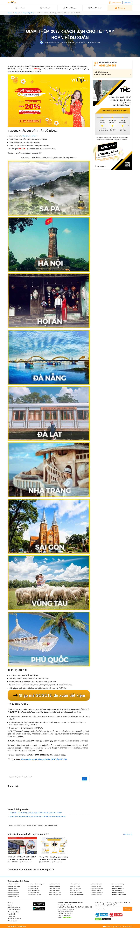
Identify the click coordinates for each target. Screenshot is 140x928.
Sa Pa (78, 42)
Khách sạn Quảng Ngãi (97, 892)
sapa (40, 825)
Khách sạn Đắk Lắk (75, 886)
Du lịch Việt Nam (28, 13)
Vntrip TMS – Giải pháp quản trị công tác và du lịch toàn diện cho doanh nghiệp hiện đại (37, 816)
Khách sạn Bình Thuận (14, 886)
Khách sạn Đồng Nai (117, 886)
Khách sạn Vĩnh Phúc (13, 896)
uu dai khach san (51, 825)
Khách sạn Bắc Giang (54, 884)
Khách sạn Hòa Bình (75, 888)
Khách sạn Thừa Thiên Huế (77, 894)
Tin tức (10, 13)
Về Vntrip (11, 903)
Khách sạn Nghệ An (96, 890)
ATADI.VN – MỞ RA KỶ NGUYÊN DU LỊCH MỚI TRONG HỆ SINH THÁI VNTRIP (36, 813)
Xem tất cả (127, 834)
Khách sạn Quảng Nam (76, 892)
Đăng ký (127, 909)
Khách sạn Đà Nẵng (54, 886)
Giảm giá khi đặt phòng (17, 825)
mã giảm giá (32, 825)
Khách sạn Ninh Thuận (13, 892)
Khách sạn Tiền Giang (96, 894)
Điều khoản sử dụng (14, 907)
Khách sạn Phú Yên (33, 892)
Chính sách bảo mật (14, 909)
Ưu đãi (83, 42)
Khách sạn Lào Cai (75, 890)
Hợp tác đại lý (12, 921)
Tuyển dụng (11, 916)
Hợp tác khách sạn (14, 912)
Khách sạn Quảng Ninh (118, 892)
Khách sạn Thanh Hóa (55, 894)
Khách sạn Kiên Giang (117, 888)
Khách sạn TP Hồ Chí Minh (119, 894)
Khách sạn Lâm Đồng (34, 890)
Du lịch (17, 13)
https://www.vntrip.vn (29, 136)
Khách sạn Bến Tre (75, 884)
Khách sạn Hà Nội (12, 888)
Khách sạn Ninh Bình (117, 890)
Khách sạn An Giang (13, 884)
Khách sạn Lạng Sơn (54, 890)
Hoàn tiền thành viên (14, 918)
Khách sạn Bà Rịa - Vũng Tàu (36, 884)
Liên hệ (10, 905)
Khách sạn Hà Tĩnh (33, 888)
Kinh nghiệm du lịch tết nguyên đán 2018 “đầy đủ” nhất (44, 759)
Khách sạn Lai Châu (13, 890)
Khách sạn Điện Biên (96, 886)
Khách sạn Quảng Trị (13, 894)
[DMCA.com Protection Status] (103, 919)
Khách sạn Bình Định (96, 884)
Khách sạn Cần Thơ (33, 886)
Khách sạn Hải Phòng (54, 888)
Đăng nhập (127, 2)
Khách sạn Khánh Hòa (97, 888)
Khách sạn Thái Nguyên (34, 894)
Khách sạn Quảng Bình (55, 892)
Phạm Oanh (48, 42)
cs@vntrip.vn (66, 915)
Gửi (84, 779)
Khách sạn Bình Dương (118, 884)
